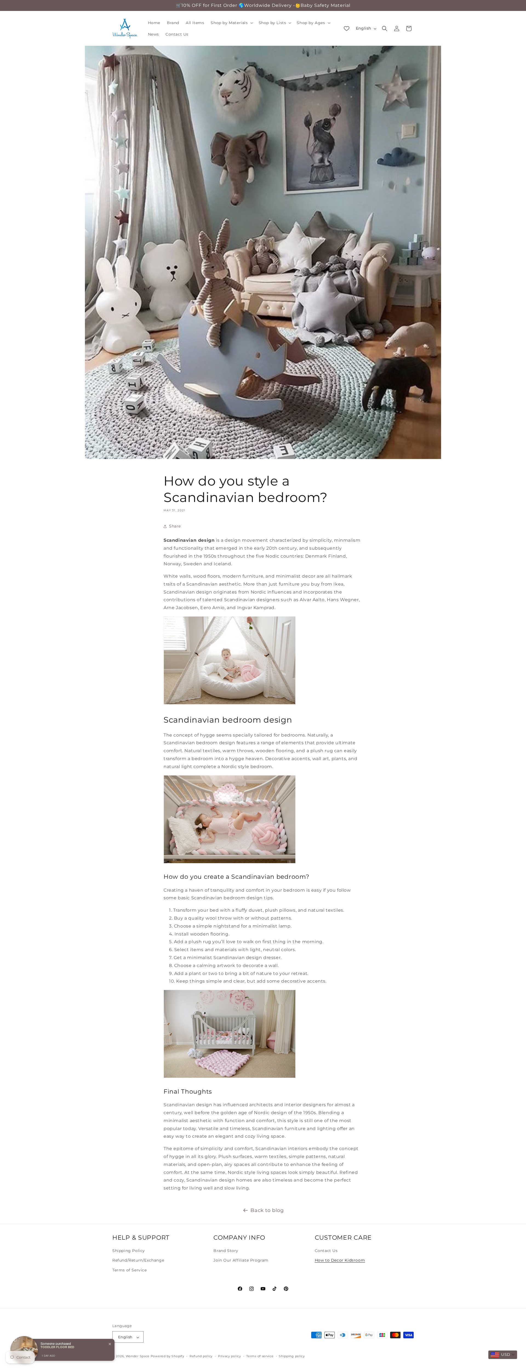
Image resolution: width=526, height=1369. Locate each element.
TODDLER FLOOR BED (57, 1347)
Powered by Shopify (167, 1356)
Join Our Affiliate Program (240, 1260)
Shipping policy (292, 1356)
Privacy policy (229, 1356)
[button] (231, 22)
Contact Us (326, 1250)
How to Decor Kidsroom (340, 1260)
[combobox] (502, 1354)
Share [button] (175, 526)
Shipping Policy (128, 1250)
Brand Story (225, 1250)
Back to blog (267, 1210)
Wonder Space (138, 1356)
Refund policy (201, 1356)
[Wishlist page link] (346, 28)
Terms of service (259, 1356)
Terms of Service (129, 1269)
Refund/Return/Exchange (138, 1260)
